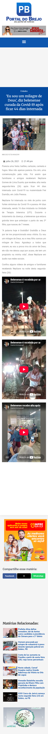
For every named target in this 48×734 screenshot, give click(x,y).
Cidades (24, 91)
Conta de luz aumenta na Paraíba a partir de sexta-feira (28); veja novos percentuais (31, 657)
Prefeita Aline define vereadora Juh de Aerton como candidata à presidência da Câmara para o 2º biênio (31, 633)
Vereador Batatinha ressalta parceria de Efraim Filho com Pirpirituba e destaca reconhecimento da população (31, 684)
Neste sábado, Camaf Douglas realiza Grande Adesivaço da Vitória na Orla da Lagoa (30, 671)
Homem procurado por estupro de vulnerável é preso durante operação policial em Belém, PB (31, 645)
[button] (24, 42)
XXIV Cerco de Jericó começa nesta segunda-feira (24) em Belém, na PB (31, 695)
